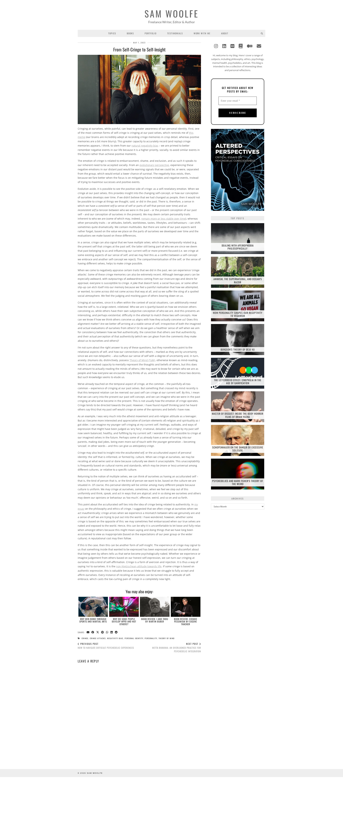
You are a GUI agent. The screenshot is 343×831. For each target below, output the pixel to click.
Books (130, 33)
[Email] (259, 46)
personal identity (134, 638)
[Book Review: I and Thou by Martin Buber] (155, 607)
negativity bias (115, 638)
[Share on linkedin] (112, 632)
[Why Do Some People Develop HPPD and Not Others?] (124, 607)
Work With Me (202, 33)
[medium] (249, 46)
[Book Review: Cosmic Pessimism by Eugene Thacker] (185, 607)
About (224, 33)
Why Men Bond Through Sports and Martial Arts (93, 620)
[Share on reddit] (116, 632)
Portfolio (150, 33)
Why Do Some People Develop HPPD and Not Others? (124, 621)
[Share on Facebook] (93, 632)
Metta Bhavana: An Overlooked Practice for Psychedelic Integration (176, 647)
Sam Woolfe (172, 13)
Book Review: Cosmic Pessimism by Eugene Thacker (185, 621)
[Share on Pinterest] (102, 632)
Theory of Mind (167, 638)
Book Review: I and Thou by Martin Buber (154, 620)
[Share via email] (88, 632)
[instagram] (216, 46)
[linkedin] (224, 46)
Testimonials (175, 33)
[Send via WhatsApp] (107, 632)
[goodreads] (241, 46)
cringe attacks (98, 638)
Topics (112, 33)
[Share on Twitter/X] (97, 632)
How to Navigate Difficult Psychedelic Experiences (106, 646)
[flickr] (232, 46)
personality (151, 638)
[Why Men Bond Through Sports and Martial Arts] (93, 607)
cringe (85, 638)
